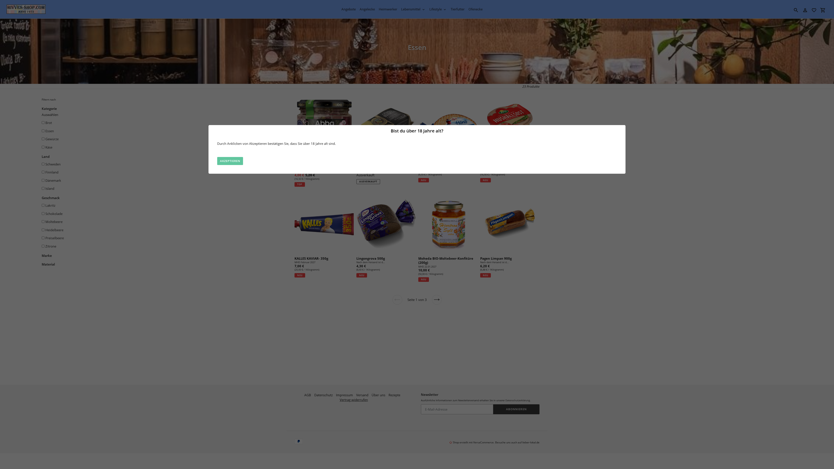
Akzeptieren (230, 161)
